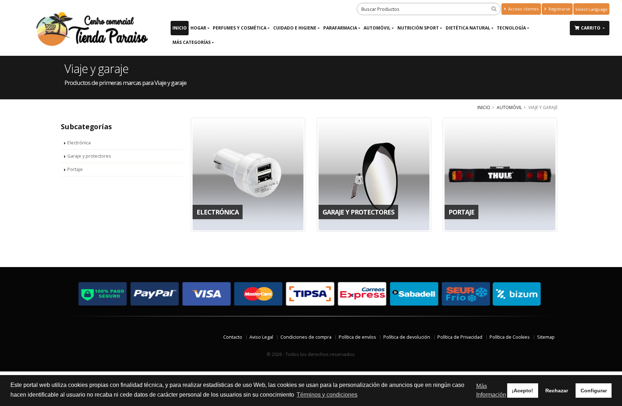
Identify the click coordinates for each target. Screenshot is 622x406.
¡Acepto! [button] (522, 390)
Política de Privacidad (459, 337)
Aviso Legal (261, 337)
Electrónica (79, 143)
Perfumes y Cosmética (239, 28)
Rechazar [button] (556, 390)
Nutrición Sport (418, 28)
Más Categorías (191, 42)
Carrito (591, 28)
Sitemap (546, 337)
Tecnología (511, 28)
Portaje (75, 169)
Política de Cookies (510, 337)
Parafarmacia (340, 28)
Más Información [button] (491, 390)
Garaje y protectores (89, 156)
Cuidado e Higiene (294, 28)
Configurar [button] (594, 390)
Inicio (179, 28)
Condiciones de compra (306, 337)
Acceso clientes (522, 9)
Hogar (198, 28)
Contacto (232, 337)
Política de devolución (406, 337)
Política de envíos (357, 337)
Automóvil (377, 28)
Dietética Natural (468, 28)
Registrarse (558, 9)
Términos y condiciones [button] (327, 395)
